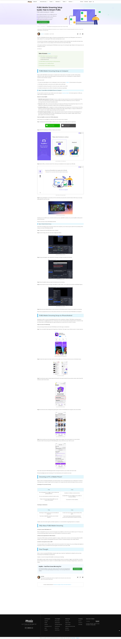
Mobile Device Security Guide (70, 626)
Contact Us (80, 622)
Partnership (80, 624)
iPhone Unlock (57, 620)
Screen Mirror (43, 26)
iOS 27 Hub (67, 620)
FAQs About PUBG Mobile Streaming (47, 65)
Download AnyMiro (65, 93)
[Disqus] (60, 600)
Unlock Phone (57, 630)
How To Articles (67, 624)
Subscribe (97, 621)
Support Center (67, 622)
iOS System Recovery (58, 624)
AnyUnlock (46, 620)
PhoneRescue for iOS (48, 626)
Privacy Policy (73, 637)
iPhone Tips (57, 628)
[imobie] (32, 1)
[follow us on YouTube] (29, 628)
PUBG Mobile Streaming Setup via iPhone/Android (50, 61)
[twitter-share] (78, 34)
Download (86, 1)
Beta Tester (67, 630)
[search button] (93, 1)
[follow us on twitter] (27, 628)
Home (38, 26)
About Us (79, 620)
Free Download (42, 22)
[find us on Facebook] (25, 628)
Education (67, 628)
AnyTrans (46, 624)
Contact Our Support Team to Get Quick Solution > (62, 584)
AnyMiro (67, 82)
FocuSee (46, 630)
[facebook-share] (80, 34)
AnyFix (46, 628)
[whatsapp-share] (83, 34)
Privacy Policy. (93, 624)
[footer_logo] (29, 622)
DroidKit (46, 622)
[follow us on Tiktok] (32, 628)
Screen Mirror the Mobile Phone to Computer (49, 57)
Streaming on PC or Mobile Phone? (47, 63)
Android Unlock (57, 622)
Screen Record (57, 626)
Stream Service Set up (45, 59)
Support (90, 1)
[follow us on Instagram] (30, 628)
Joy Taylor (42, 33)
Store (82, 1)
